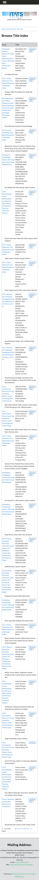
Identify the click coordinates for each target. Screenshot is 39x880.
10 (28, 829)
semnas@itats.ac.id (22, 862)
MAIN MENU (4, 2)
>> (31, 829)
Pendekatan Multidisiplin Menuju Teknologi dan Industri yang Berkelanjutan (8, 159)
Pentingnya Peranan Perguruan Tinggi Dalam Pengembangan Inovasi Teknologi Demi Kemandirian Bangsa (8, 58)
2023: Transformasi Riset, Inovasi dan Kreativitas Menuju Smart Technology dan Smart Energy (8, 394)
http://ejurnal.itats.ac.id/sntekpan (21, 865)
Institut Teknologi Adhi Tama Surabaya (23, 874)
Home (3, 29)
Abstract (32, 49)
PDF (31, 51)
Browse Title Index (17, 29)
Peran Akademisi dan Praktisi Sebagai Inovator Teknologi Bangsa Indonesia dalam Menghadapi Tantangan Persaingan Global (8, 107)
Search (8, 29)
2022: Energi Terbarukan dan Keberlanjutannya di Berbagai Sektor (8, 83)
